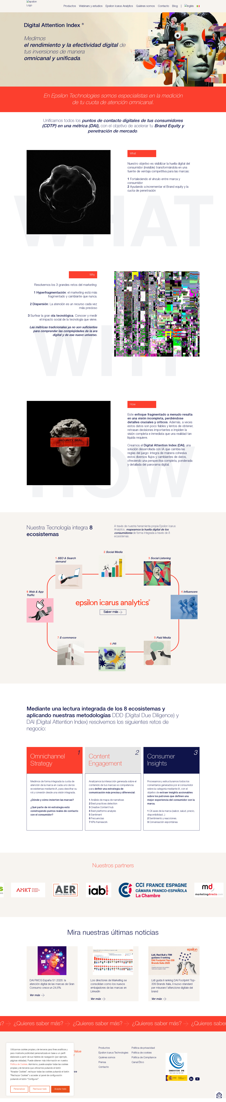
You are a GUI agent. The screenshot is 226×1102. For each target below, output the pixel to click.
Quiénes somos (145, 6)
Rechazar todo (40, 1089)
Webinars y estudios (91, 6)
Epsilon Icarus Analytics (119, 6)
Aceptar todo (60, 1089)
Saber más (111, 612)
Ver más (35, 995)
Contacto (163, 6)
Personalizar (19, 1089)
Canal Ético (138, 1062)
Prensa (102, 1062)
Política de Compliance (144, 1058)
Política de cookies (142, 1053)
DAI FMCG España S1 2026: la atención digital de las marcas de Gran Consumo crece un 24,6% (52, 984)
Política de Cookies (18, 1064)
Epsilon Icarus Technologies (113, 1053)
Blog (175, 6)
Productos (69, 6)
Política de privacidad (143, 1048)
